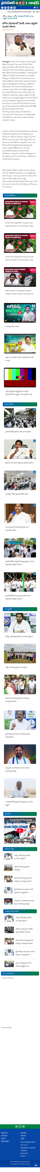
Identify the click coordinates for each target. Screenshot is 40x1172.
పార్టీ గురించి (4, 1133)
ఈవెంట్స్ (23, 1133)
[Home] (20, 3)
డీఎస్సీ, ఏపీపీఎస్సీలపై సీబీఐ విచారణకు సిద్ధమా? (13, 12)
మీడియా (23, 1135)
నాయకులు (4, 1135)
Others (9, 16)
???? (34, 7)
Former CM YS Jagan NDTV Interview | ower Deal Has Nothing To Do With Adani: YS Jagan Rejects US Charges (19, 226)
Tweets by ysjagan (6, 1027)
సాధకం (3, 1138)
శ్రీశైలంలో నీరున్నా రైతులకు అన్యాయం (16, 667)
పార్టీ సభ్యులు (5, 1141)
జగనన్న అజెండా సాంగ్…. (12, 326)
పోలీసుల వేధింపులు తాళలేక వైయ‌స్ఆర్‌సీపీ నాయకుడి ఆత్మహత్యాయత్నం (24, 932)
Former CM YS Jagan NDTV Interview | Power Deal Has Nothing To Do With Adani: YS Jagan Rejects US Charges (19, 260)
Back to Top (35, 1165)
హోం (4, 16)
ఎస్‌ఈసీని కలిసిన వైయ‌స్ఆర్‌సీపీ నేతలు (16, 494)
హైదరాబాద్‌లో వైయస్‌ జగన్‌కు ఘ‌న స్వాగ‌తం (18, 431)
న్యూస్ (22, 1138)
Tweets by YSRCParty (7, 978)
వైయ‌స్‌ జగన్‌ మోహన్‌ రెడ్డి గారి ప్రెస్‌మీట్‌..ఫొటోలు (19, 463)
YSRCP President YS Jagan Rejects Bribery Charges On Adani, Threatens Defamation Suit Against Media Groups (19, 293)
